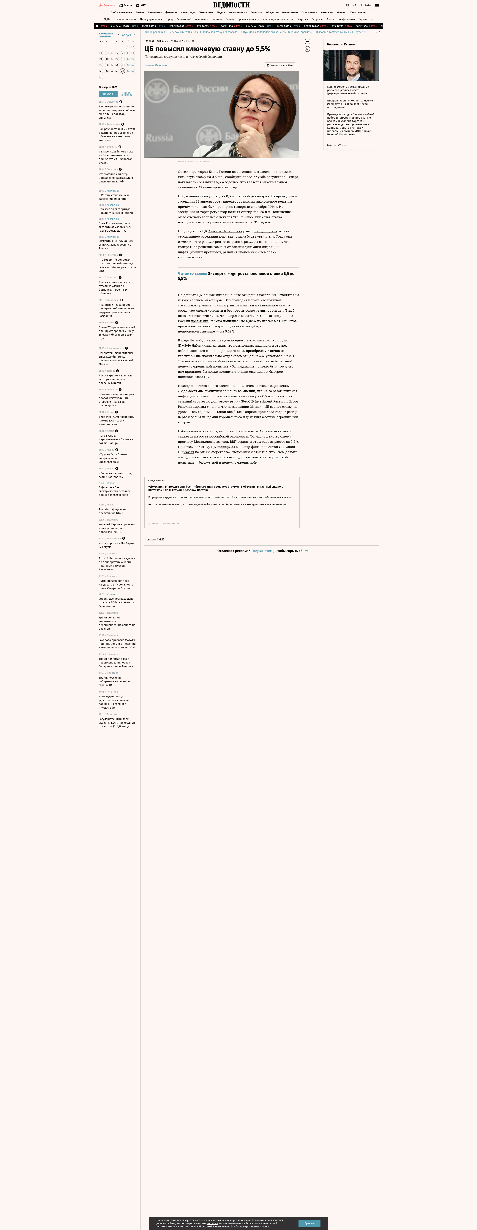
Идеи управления (151, 19)
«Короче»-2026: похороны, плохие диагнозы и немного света (116, 420)
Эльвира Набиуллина (225, 231)
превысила (200, 321)
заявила (218, 345)
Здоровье (317, 19)
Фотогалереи (358, 12)
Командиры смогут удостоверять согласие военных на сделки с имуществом (114, 702)
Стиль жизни (309, 12)
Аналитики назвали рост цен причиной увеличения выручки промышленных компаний (116, 310)
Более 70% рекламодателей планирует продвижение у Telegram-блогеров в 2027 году (117, 333)
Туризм (362, 19)
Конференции (346, 19)
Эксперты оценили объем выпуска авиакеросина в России (116, 244)
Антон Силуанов (281, 447)
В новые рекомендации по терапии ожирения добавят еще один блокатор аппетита (117, 112)
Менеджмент (290, 12)
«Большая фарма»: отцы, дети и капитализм (115, 475)
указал (189, 452)
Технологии (206, 12)
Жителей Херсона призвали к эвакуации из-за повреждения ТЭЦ (117, 528)
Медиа (221, 12)
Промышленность (248, 19)
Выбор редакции (154, 32)
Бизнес (140, 12)
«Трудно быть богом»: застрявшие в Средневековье (113, 458)
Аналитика (201, 19)
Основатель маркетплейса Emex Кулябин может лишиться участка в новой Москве (116, 358)
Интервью (327, 12)
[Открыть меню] (377, 5)
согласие (212, 1223)
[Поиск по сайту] (355, 5)
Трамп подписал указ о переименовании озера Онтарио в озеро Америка (116, 662)
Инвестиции (188, 12)
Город (169, 19)
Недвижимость (238, 12)
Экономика (155, 12)
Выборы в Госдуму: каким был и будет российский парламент (354, 32)
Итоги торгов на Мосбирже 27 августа (117, 545)
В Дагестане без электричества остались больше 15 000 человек (114, 491)
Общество (272, 12)
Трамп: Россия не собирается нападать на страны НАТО (115, 681)
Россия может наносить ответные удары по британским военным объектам (114, 288)
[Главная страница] (231, 5)
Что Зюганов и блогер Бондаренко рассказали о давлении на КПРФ (116, 177)
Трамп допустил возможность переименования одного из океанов (117, 623)
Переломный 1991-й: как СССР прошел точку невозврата (203, 32)
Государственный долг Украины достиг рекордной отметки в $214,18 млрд (117, 722)
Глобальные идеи (121, 12)
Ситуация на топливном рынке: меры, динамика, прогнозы (276, 32)
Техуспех (302, 19)
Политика (256, 12)
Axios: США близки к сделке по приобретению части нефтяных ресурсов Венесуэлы (117, 564)
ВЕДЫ (106, 19)
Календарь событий (106, 35)
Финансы (171, 12)
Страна (229, 19)
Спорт (330, 19)
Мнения (341, 12)
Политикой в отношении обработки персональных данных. (235, 1226)
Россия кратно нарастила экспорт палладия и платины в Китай (115, 379)
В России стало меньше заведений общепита (114, 197)
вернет (275, 407)
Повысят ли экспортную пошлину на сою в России (116, 210)
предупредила (265, 231)
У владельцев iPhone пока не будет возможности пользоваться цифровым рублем (116, 157)
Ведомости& (184, 19)
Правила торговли (125, 19)
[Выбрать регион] (347, 5)
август (126, 35)
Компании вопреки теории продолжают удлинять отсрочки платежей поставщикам (116, 400)
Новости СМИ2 (154, 539)
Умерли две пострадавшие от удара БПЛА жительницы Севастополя (117, 602)
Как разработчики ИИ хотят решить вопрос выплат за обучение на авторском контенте (117, 134)
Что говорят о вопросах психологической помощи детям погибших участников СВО (117, 265)
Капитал (217, 19)
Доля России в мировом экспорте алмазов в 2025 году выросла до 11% (115, 227)
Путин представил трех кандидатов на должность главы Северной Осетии (116, 584)
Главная (149, 41)
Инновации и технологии (278, 19)
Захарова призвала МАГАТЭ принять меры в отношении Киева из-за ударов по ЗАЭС (117, 643)
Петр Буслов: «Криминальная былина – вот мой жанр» (116, 439)
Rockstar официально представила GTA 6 (113, 511)
